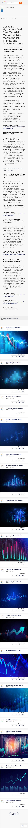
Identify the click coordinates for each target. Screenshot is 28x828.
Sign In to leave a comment (11, 318)
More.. (23, 356)
